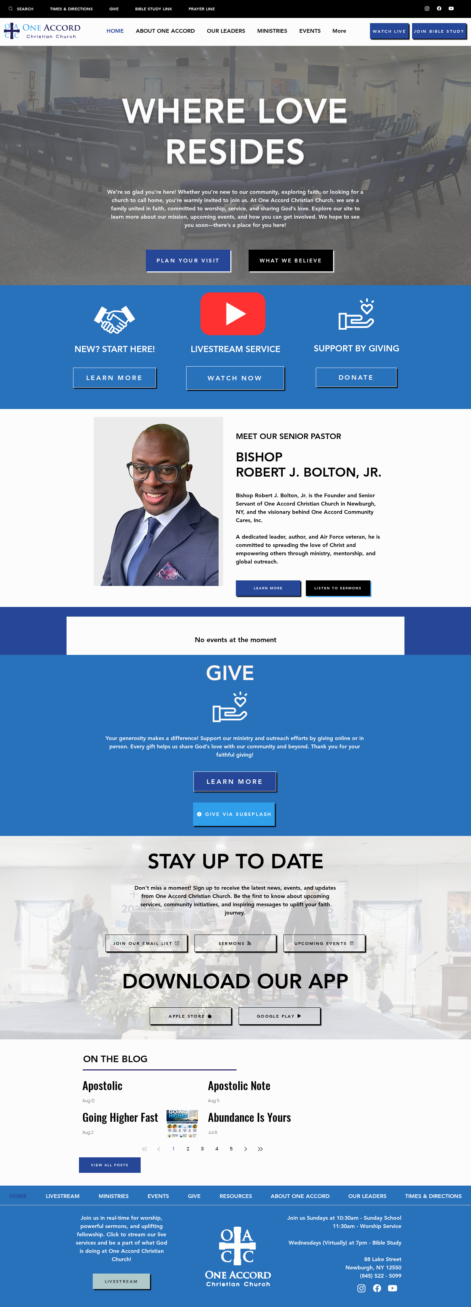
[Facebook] (439, 8)
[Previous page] (159, 1149)
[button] (226, 31)
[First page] (144, 1149)
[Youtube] (451, 8)
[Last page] (260, 1149)
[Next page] (246, 1149)
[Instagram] (427, 8)
